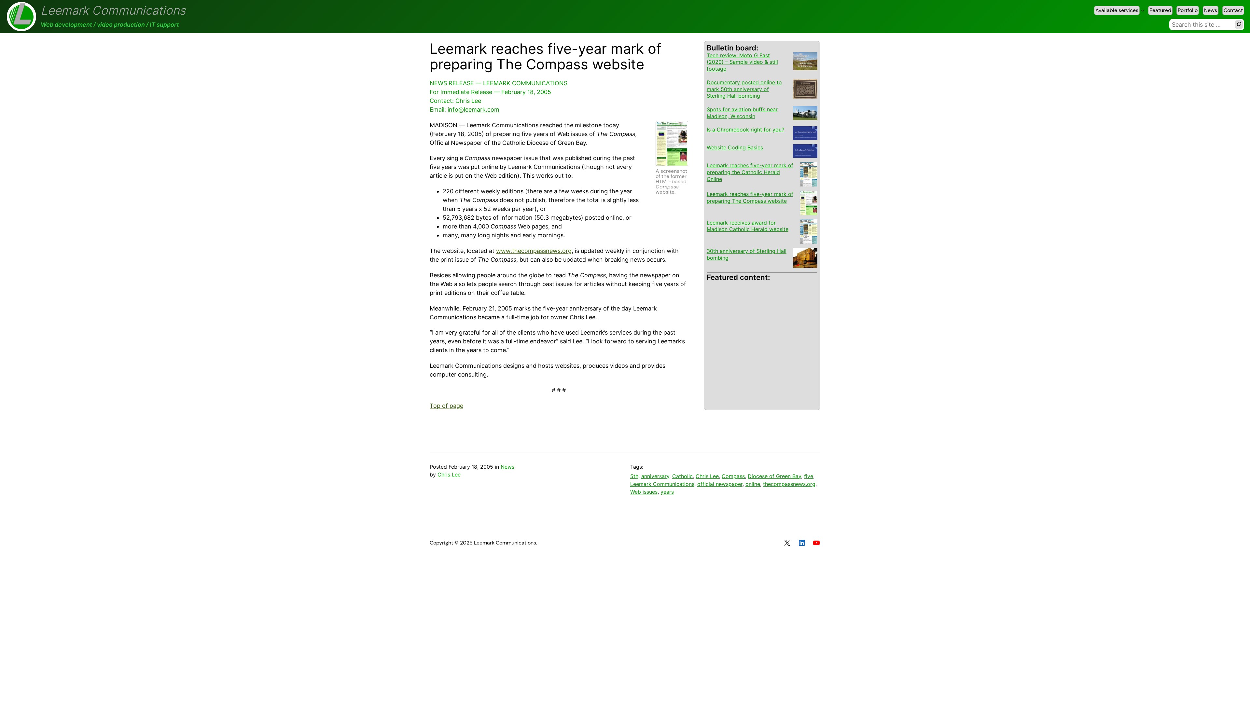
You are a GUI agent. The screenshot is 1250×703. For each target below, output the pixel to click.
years (667, 492)
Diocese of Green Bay (774, 476)
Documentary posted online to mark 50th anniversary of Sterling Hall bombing (744, 89)
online (752, 484)
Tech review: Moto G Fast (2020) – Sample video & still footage (742, 62)
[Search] (1239, 24)
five (808, 476)
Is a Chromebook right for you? (745, 129)
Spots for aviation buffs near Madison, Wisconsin (742, 112)
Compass (733, 476)
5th (634, 476)
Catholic (682, 476)
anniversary (655, 476)
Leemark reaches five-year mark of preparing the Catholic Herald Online (750, 172)
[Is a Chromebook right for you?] (805, 134)
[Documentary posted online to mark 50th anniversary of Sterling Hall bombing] (805, 89)
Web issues (644, 492)
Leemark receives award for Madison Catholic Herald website (747, 226)
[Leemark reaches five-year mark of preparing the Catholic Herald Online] (808, 175)
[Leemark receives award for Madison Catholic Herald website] (808, 232)
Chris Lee (449, 474)
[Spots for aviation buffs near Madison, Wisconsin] (805, 113)
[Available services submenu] (1142, 10)
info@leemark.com (473, 109)
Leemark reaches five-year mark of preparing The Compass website (750, 197)
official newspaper (720, 484)
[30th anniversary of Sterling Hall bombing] (805, 258)
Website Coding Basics (735, 147)
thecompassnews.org (789, 484)
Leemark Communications (113, 10)
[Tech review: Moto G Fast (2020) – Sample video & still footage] (805, 62)
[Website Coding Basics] (805, 151)
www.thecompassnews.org (534, 250)
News (507, 466)
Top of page (446, 405)
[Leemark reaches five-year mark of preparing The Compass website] (808, 204)
